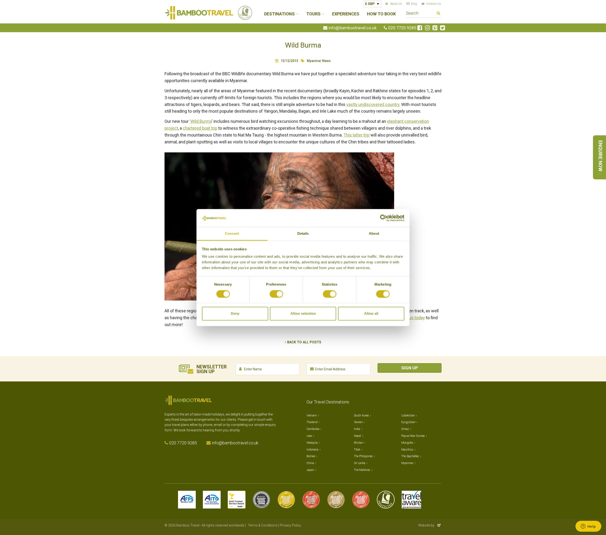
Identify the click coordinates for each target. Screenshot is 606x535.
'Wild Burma (201, 121)
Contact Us (433, 3)
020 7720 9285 (402, 28)
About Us (396, 3)
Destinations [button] (279, 14)
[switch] (276, 294)
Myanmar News (319, 61)
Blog (414, 3)
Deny (235, 314)
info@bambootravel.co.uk (353, 28)
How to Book (381, 14)
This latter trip (356, 135)
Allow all (371, 314)
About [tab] (374, 234)
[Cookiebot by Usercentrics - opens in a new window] (383, 217)
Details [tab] (303, 234)
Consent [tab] (232, 234)
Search (438, 14)
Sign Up (409, 367)
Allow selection (303, 314)
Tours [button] (313, 14)
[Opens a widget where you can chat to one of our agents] (588, 527)
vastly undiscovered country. (373, 104)
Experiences (345, 14)
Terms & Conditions (262, 525)
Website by (429, 525)
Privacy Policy (290, 525)
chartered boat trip (200, 128)
